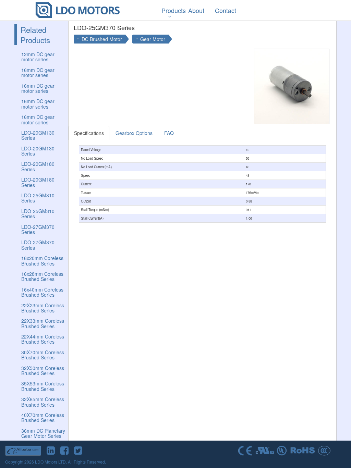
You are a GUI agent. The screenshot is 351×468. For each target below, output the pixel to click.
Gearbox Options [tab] (134, 133)
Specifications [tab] (89, 133)
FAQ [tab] (169, 133)
